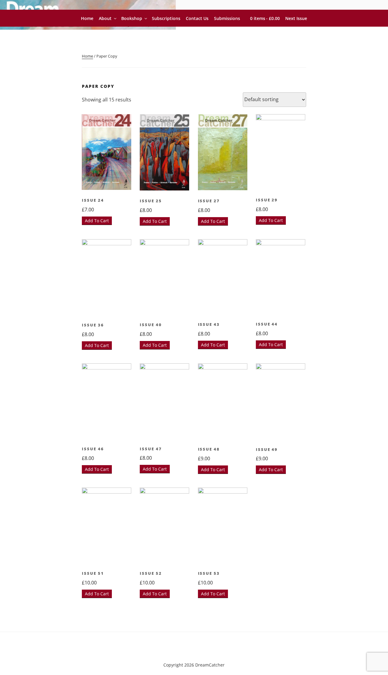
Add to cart (97, 220)
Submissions (227, 18)
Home (87, 18)
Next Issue (296, 18)
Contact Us (197, 18)
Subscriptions (166, 18)
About (105, 18)
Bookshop (131, 18)
